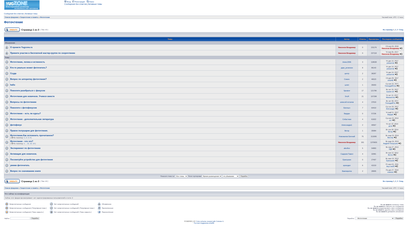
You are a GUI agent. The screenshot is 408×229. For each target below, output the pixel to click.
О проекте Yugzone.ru (21, 47)
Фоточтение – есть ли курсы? (25, 113)
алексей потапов (347, 102)
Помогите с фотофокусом (23, 108)
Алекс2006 (346, 62)
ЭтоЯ (347, 96)
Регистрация (79, 2)
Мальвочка (390, 97)
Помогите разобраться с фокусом (27, 90)
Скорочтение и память (29, 17)
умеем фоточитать (19, 165)
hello (12, 85)
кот (390, 120)
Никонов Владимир (347, 47)
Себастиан (346, 119)
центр (347, 73)
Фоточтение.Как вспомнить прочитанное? (32, 135)
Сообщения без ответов (75, 4)
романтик (390, 63)
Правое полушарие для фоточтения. (29, 130)
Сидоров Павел (347, 154)
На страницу (388, 30)
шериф (390, 80)
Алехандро (390, 109)
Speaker (347, 91)
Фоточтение (45, 17)
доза (390, 126)
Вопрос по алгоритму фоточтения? (28, 79)
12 (31, 143)
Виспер (390, 138)
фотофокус (16, 125)
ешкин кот (390, 92)
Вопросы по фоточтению (23, 102)
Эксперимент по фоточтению (25, 148)
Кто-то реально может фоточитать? (28, 67)
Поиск (91, 2)
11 (28, 143)
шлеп (347, 85)
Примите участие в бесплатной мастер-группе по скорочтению (42, 53)
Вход (68, 2)
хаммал (390, 172)
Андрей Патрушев (390, 143)
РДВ (390, 149)
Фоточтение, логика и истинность (27, 62)
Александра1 (347, 125)
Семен (347, 79)
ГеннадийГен (390, 103)
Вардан (347, 113)
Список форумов (11, 17)
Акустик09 (390, 166)
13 (34, 143)
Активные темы (95, 4)
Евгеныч (346, 108)
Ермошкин (347, 160)
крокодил (346, 165)
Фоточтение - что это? (21, 141)
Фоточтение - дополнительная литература (32, 119)
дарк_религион (347, 68)
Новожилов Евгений (347, 136)
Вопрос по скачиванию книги (25, 171)
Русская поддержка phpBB (204, 223)
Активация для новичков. (23, 154)
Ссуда (13, 73)
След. (401, 30)
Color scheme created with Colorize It (209, 221)
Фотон (390, 155)
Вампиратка (347, 171)
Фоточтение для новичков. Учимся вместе (32, 96)
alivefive (347, 148)
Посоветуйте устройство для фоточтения (31, 159)
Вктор (347, 131)
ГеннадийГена (390, 86)
